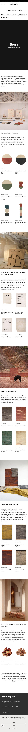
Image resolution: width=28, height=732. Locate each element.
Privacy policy (23, 719)
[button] (2, 4)
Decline (13, 725)
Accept (13, 722)
